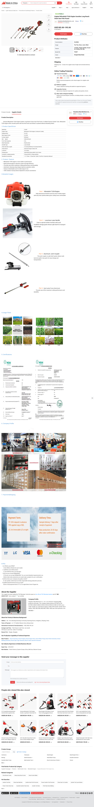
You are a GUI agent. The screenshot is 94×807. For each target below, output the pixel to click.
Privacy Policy (69, 802)
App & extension (75, 7)
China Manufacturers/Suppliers (35, 797)
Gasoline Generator (36, 640)
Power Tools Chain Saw (8, 786)
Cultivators (3, 755)
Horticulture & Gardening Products (27, 10)
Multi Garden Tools (28, 760)
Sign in (91, 4)
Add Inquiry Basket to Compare (27, 54)
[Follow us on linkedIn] (92, 793)
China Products (24, 797)
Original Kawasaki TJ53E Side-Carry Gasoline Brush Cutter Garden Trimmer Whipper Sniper (84, 739)
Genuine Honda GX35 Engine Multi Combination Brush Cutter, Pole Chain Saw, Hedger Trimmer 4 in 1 (46, 739)
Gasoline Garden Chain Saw (22, 786)
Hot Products (17, 797)
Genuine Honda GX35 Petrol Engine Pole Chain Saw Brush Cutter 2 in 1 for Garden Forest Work (65, 713)
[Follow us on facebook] (81, 793)
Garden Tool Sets (6, 782)
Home (2, 10)
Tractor (71, 760)
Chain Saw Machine (17, 782)
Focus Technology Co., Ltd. (36, 802)
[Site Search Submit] (59, 2)
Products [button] (25, 3)
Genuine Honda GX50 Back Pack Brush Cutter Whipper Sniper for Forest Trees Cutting (8, 739)
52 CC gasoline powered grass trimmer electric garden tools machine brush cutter (8, 713)
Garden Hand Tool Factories (31, 782)
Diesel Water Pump (40, 638)
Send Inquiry (63, 34)
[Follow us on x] (83, 793)
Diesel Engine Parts (30, 638)
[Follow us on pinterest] (89, 793)
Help (67, 7)
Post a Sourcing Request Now (42, 682)
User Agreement (55, 802)
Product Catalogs (22, 752)
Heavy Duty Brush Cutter (20, 775)
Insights (78, 797)
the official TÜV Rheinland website (44, 594)
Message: (7, 670)
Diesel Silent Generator (51, 638)
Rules (91, 7)
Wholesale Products (47, 797)
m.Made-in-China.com (50, 799)
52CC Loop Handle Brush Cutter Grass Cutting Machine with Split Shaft (83, 713)
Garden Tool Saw (36, 786)
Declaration (62, 802)
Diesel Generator (14, 638)
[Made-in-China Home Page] (9, 3)
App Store (5, 793)
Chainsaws (26, 755)
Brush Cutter (39, 10)
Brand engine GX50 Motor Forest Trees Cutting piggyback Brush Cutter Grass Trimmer (46, 713)
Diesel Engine (21, 638)
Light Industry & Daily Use (11, 10)
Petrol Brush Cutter (7, 775)
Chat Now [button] (84, 34)
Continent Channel (64, 797)
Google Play (14, 793)
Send (12, 682)
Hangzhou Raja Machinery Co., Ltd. (66, 21)
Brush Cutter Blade (33, 775)
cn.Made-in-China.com (60, 799)
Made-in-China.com (41, 799)
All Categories (6, 7)
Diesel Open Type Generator (17, 640)
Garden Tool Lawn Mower (76, 782)
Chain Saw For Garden (63, 782)
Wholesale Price (56, 797)
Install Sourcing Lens (38, 793)
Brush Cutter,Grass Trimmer (53, 760)
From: (8, 662)
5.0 (75, 113)
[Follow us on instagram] (85, 793)
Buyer (60, 7)
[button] (55, 3)
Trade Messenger (24, 793)
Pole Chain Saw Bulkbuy (48, 786)
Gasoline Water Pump (6, 760)
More (2, 788)
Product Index (72, 797)
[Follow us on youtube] (87, 793)
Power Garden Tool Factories (47, 782)
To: (9, 666)
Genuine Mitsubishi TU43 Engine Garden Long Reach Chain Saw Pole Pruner (28, 713)
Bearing (3, 757)
